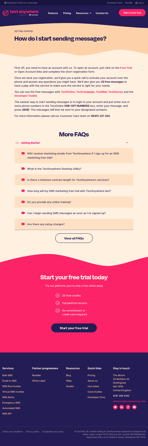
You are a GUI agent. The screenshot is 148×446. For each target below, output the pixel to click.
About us (93, 380)
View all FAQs (74, 238)
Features (53, 13)
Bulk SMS (7, 375)
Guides (70, 386)
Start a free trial (132, 12)
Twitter (115, 407)
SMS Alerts (8, 397)
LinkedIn (121, 407)
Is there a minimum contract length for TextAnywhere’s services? (68, 179)
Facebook (128, 407)
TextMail (101, 91)
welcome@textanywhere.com (129, 401)
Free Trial (126, 67)
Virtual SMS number (13, 391)
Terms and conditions (12, 431)
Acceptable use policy (52, 431)
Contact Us (102, 13)
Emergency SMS (11, 402)
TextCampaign (85, 91)
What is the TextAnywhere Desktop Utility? (54, 168)
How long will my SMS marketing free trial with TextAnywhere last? (69, 190)
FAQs (69, 380)
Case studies (95, 391)
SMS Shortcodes (11, 386)
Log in (140, 2)
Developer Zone (114, 2)
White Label (38, 380)
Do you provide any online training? (49, 202)
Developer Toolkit (25, 95)
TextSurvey (115, 91)
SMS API (6, 413)
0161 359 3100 (121, 395)
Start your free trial (74, 328)
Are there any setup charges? (46, 224)
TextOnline (68, 91)
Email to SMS (9, 380)
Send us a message (27, 2)
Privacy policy (32, 431)
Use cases (93, 386)
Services (8, 368)
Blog (68, 375)
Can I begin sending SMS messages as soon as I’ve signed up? (66, 213)
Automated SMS (11, 408)
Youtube (134, 407)
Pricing (67, 13)
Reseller (129, 2)
